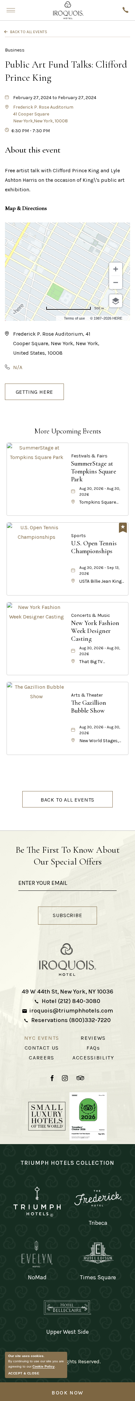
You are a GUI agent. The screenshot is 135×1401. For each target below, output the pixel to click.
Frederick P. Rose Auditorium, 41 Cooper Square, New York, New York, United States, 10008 (56, 343)
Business (15, 50)
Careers (41, 1058)
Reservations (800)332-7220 (71, 1020)
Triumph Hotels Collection (68, 1162)
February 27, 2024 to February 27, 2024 (54, 97)
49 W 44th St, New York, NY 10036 (67, 991)
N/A (17, 367)
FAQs (93, 1048)
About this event (33, 150)
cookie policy (43, 1366)
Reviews (93, 1038)
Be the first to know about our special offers (67, 855)
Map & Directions (26, 208)
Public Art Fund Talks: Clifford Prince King (66, 71)
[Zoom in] (115, 269)
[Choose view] (115, 300)
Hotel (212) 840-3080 (71, 1001)
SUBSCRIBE (74, 916)
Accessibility (93, 1058)
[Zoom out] (115, 282)
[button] (43, 114)
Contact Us (42, 1048)
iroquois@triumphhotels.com (71, 1010)
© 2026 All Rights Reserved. (68, 1361)
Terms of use (74, 318)
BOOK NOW (67, 1393)
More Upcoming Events (67, 431)
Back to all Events (28, 32)
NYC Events (42, 1038)
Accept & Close (23, 1373)
